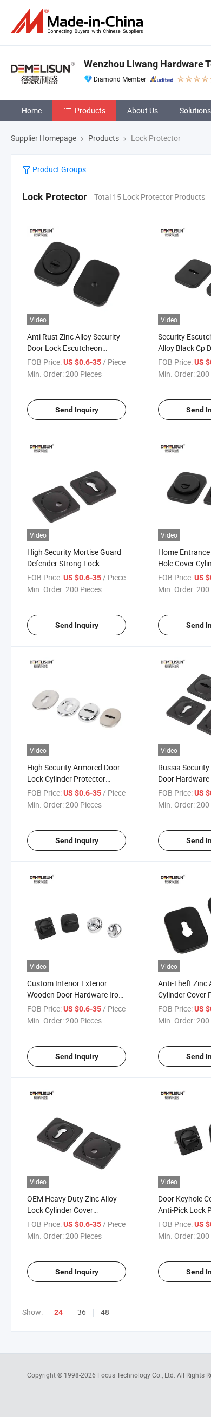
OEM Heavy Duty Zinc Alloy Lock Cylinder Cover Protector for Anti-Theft (72, 1209)
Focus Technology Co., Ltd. (137, 1374)
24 (58, 1312)
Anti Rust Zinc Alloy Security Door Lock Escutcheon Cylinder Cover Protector (73, 347)
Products (90, 110)
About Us (142, 110)
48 (105, 1312)
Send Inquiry (76, 409)
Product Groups (58, 169)
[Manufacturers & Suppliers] (79, 21)
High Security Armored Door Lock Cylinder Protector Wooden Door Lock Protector (75, 778)
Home (32, 110)
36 (81, 1312)
